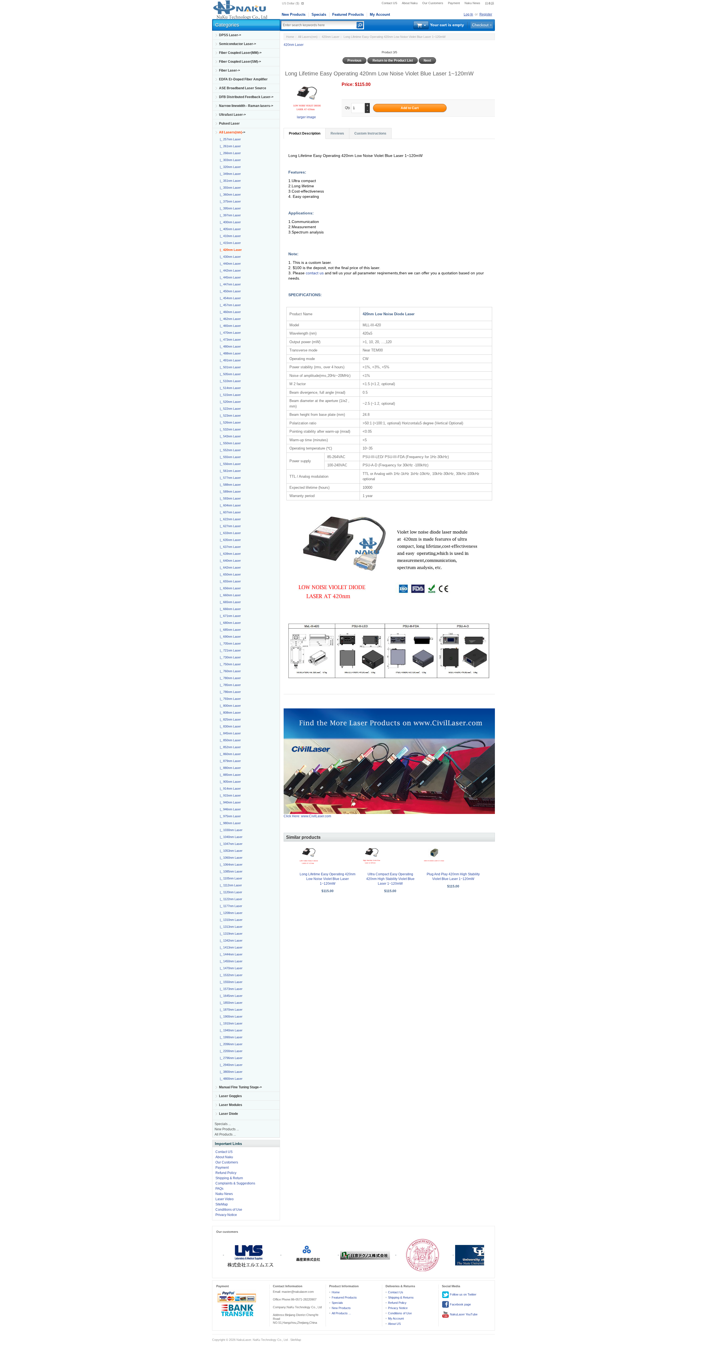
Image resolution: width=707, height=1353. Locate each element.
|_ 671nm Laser (229, 616)
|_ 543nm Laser (229, 436)
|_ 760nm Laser (229, 671)
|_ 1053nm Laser (230, 850)
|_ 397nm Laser (229, 215)
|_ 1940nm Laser (230, 1030)
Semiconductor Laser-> (237, 44)
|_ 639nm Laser (229, 553)
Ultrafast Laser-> (232, 115)
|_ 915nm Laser (229, 795)
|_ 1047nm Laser (230, 843)
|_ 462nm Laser (229, 318)
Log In (468, 14)
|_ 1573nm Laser (230, 989)
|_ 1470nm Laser (230, 968)
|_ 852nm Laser (229, 747)
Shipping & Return (229, 1178)
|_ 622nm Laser (229, 519)
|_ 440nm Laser (229, 263)
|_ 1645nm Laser (230, 995)
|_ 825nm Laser (229, 719)
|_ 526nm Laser (229, 422)
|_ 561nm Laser (229, 470)
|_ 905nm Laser (229, 781)
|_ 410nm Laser (229, 236)
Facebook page (460, 1304)
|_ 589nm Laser (229, 491)
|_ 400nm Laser (229, 222)
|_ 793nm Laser (229, 698)
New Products (293, 14)
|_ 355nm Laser (229, 187)
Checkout (480, 25)
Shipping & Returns (401, 1297)
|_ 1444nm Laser (230, 954)
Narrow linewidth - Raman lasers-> (246, 106)
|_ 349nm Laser (229, 173)
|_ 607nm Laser (229, 512)
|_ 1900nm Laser (230, 1016)
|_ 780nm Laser (229, 678)
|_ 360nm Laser (229, 194)
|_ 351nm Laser (229, 180)
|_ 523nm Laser (229, 415)
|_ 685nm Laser (229, 629)
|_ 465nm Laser (229, 325)
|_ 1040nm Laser (230, 837)
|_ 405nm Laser (229, 229)
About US (394, 1323)
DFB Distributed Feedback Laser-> (246, 97)
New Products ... (227, 1129)
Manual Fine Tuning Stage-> (240, 1087)
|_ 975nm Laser (229, 816)
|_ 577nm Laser (229, 477)
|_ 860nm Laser (229, 754)
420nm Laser (330, 36)
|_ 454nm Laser (229, 298)
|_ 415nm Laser (229, 243)
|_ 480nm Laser (229, 346)
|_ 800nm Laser (229, 705)
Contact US (389, 3)
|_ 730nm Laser (229, 657)
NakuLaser (243, 1339)
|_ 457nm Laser (229, 305)
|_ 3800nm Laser (230, 1071)
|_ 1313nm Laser (230, 926)
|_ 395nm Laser (229, 208)
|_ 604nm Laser (229, 505)
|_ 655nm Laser (229, 581)
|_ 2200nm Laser (230, 1051)
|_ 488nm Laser (229, 353)
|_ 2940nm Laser (230, 1064)
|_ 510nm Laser (229, 381)
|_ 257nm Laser (229, 139)
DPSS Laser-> (230, 35)
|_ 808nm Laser (229, 712)
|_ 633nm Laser (229, 533)
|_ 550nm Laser (229, 443)
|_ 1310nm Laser (230, 919)
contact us (315, 273)
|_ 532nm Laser (229, 429)
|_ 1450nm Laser (230, 961)
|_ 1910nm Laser (230, 1023)
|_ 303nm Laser (229, 160)
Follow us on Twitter (462, 1294)
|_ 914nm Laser (229, 788)
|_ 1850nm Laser (230, 1002)
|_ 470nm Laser (229, 332)
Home (290, 36)
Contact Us (395, 1292)
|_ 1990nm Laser (230, 1037)
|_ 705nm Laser (229, 643)
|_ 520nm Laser (229, 401)
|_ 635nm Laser (229, 540)
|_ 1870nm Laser (230, 1009)
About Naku (410, 3)
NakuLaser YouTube (463, 1314)
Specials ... (223, 1124)
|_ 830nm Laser (229, 726)
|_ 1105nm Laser (230, 878)
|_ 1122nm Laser (230, 899)
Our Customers (432, 3)
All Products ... (225, 1134)
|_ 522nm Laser (229, 408)
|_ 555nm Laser (229, 457)
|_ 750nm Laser (229, 664)
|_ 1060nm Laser (230, 857)
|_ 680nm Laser (229, 622)
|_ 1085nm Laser (230, 871)
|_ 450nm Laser (229, 291)
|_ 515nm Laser (229, 394)
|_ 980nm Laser (229, 823)
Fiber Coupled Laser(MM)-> (240, 53)
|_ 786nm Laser (229, 691)
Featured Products (348, 14)
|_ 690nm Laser (229, 636)
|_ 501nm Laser (229, 367)
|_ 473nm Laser (229, 339)
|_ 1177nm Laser (230, 906)
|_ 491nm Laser (229, 360)
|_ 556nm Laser (229, 464)
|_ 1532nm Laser (230, 975)
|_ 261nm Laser (229, 146)
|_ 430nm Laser (229, 256)
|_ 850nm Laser (229, 740)
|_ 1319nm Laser (230, 933)
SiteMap (221, 1204)
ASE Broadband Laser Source (242, 88)
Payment (454, 3)
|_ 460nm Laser (229, 312)
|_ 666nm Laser (229, 609)
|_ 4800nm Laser (230, 1078)
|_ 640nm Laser (229, 560)
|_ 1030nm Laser (230, 830)
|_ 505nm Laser (229, 374)
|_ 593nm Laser (229, 498)
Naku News (472, 3)
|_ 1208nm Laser (230, 913)
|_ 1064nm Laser (230, 864)
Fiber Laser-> (229, 70)
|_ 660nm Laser (229, 595)
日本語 (489, 3)
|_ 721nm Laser (229, 650)
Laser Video (224, 1199)
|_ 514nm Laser (229, 388)
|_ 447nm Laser (229, 284)
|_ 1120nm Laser (230, 892)
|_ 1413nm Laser (230, 947)
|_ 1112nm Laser (230, 885)
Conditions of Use (228, 1210)
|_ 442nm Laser (229, 270)
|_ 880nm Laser (229, 767)
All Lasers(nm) (308, 36)
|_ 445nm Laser (229, 277)
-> (232, 132)
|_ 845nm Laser (229, 733)
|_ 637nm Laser (229, 546)
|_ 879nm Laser (229, 761)
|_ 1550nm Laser (230, 982)
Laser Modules (230, 1105)
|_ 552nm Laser (229, 450)
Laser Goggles (230, 1096)
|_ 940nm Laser (229, 802)
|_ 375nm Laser (229, 201)
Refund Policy (225, 1173)
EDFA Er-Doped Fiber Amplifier (243, 79)
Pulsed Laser (229, 123)
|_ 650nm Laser (229, 574)
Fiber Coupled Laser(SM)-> (240, 62)
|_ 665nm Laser (229, 602)
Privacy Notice (226, 1215)
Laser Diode (228, 1114)
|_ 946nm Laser (229, 809)
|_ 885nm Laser (229, 774)
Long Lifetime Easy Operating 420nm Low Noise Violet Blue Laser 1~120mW (327, 879)
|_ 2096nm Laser (230, 1044)
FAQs (219, 1189)
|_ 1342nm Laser (230, 940)
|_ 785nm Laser (229, 685)
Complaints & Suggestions (235, 1183)
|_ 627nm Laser (229, 526)
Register (485, 14)
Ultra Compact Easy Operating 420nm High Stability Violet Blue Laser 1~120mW (390, 879)
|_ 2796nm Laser (230, 1058)
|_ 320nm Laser (229, 167)
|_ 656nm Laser (229, 588)
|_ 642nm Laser (229, 567)
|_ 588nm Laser (229, 484)
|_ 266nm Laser (229, 153)
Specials (319, 14)
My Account (380, 14)
